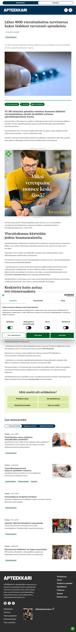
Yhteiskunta (62, 577)
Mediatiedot (8, 609)
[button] (66, 10)
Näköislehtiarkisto (43, 609)
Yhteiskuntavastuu (10, 37)
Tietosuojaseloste (10, 616)
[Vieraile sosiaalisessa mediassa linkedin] (5, 603)
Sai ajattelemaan (53, 400)
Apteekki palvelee (10, 481)
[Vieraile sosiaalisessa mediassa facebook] (9, 603)
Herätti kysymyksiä (22, 406)
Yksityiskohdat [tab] (38, 300)
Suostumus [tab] (13, 300)
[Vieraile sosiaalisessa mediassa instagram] (13, 603)
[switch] (28, 327)
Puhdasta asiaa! (22, 400)
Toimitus (7, 612)
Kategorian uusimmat (30, 426)
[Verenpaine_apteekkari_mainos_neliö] (38, 183)
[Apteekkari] (15, 10)
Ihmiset (60, 594)
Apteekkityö (62, 587)
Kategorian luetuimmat (46, 426)
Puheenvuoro (62, 597)
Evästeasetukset (10, 619)
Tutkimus (60, 590)
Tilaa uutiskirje (9, 623)
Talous (59, 580)
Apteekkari (55, 3)
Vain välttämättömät (14, 335)
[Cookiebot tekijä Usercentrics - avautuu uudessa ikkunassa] (66, 295)
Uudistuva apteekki (64, 583)
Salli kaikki (62, 335)
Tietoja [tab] (63, 300)
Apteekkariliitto (20, 3)
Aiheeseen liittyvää (14, 426)
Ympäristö (34, 481)
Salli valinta (38, 335)
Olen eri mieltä (54, 406)
